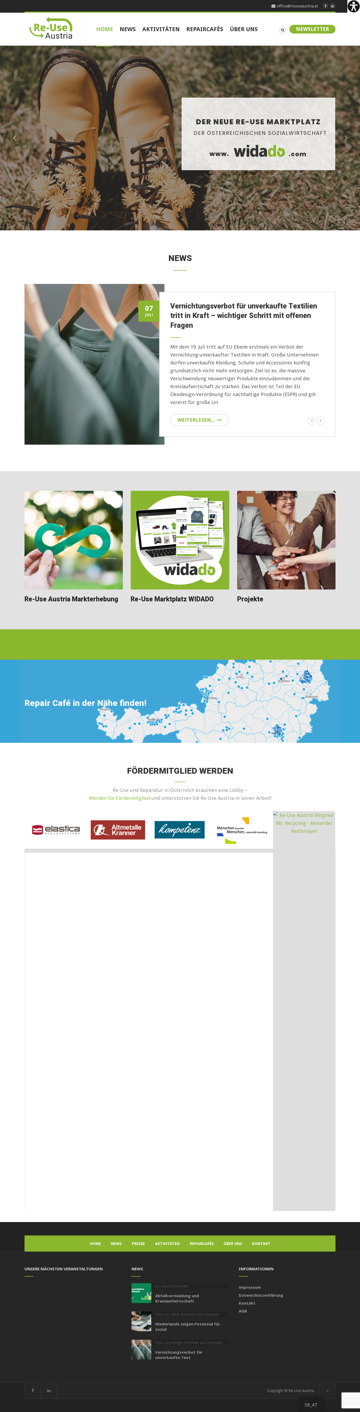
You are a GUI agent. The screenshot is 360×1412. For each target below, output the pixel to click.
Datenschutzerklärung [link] (261, 1295)
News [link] (116, 1243)
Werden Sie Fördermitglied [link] (119, 798)
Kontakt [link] (261, 1243)
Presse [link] (138, 1243)
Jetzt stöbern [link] (262, 182)
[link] (353, 6)
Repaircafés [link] (202, 1243)
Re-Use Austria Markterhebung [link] (71, 599)
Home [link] (95, 1243)
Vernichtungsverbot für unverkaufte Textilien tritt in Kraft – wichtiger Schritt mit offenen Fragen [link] (243, 316)
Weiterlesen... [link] (196, 420)
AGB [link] (243, 1311)
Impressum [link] (250, 1287)
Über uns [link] (233, 1243)
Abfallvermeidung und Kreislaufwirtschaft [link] (177, 1298)
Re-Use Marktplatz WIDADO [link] (172, 599)
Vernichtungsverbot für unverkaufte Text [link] (179, 1354)
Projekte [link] (250, 599)
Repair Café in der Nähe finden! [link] (86, 703)
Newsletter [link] (312, 29)
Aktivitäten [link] (167, 1243)
